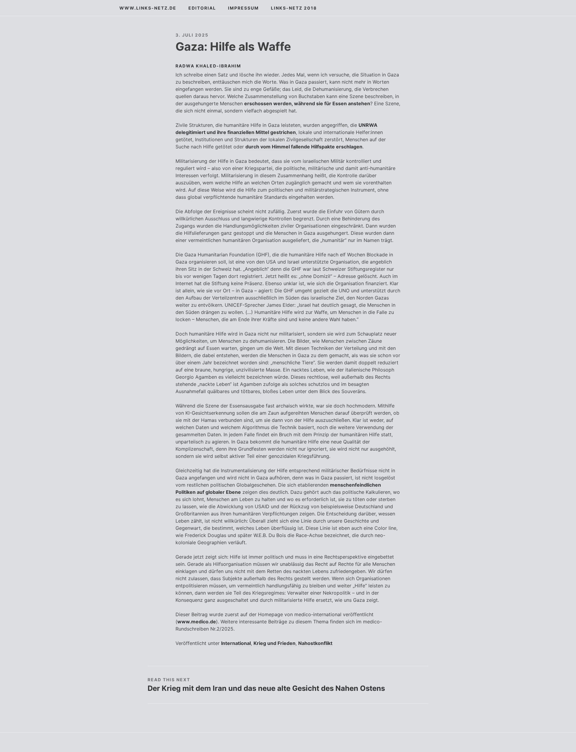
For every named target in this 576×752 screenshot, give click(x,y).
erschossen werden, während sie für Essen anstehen (307, 103)
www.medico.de (196, 622)
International (236, 643)
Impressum (243, 7)
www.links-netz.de (147, 7)
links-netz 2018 (294, 7)
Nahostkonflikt (315, 643)
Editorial (202, 7)
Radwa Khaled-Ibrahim (208, 65)
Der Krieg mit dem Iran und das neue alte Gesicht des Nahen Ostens (266, 688)
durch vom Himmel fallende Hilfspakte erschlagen (303, 147)
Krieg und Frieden (275, 643)
